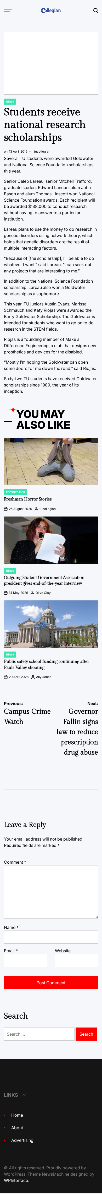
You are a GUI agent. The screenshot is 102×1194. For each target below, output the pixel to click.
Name (11, 927)
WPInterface (16, 1180)
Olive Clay (43, 593)
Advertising (22, 1140)
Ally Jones (43, 677)
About (17, 1127)
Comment (15, 862)
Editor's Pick (15, 492)
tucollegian (42, 151)
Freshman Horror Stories (28, 499)
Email (11, 950)
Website (63, 950)
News (10, 101)
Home (17, 1115)
